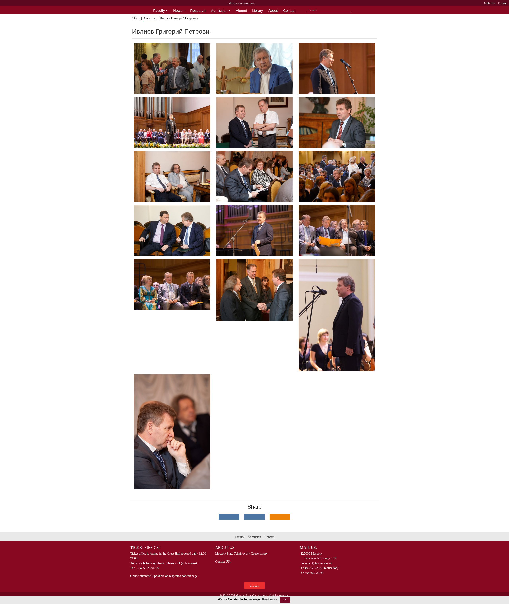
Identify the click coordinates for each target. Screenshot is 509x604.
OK (285, 600)
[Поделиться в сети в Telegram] (254, 517)
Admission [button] (219, 11)
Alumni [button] (241, 11)
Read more (269, 599)
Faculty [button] (159, 11)
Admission (254, 537)
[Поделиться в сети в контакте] (229, 517)
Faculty (239, 537)
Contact (269, 537)
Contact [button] (289, 11)
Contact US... (223, 561)
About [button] (273, 11)
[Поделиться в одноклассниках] (280, 517)
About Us (224, 547)
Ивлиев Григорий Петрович (179, 18)
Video (135, 18)
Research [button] (198, 11)
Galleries (149, 18)
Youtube (254, 586)
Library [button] (257, 11)
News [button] (177, 11)
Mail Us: (308, 547)
